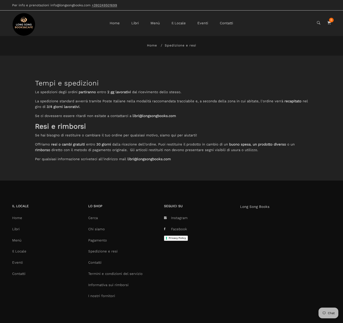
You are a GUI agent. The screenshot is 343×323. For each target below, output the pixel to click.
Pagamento (97, 240)
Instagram (179, 218)
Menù (155, 23)
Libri (135, 23)
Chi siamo (96, 229)
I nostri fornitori (101, 296)
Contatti (226, 23)
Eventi (202, 23)
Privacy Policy (177, 238)
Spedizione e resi (103, 251)
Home (115, 23)
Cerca (93, 218)
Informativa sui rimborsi (108, 285)
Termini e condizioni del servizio (115, 274)
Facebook (179, 229)
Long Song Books (255, 207)
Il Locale (179, 23)
